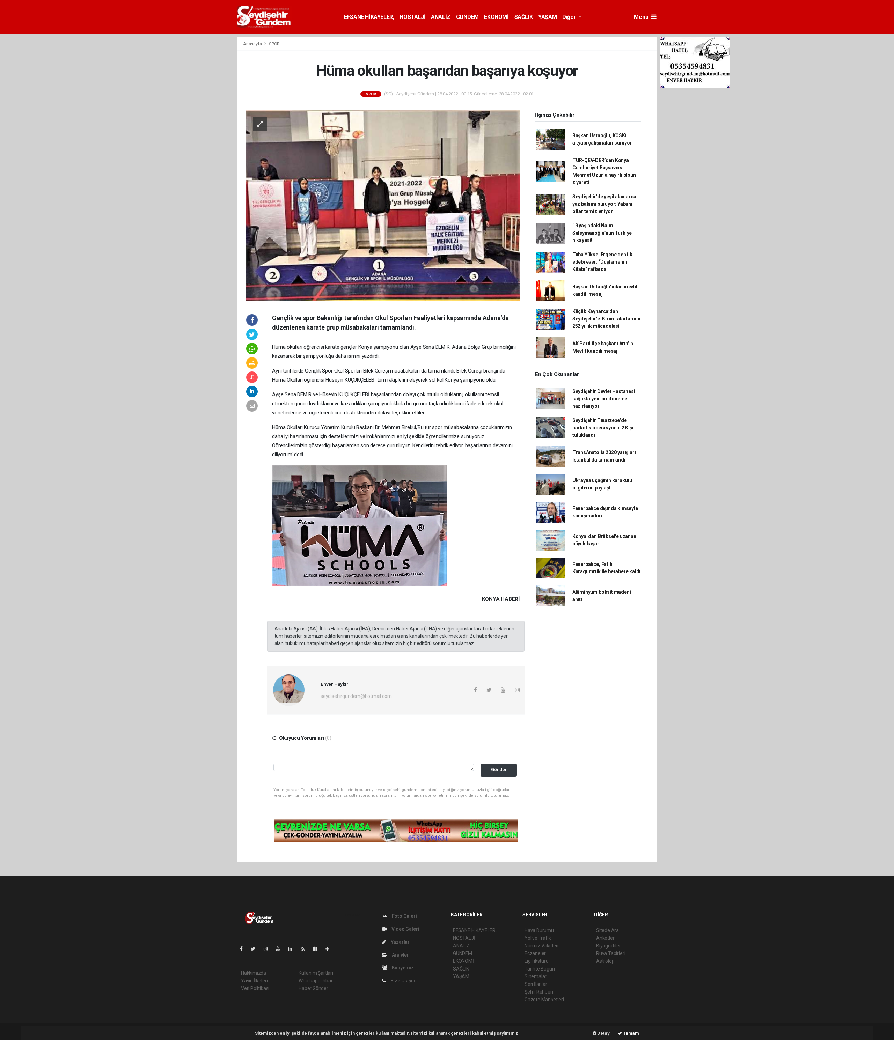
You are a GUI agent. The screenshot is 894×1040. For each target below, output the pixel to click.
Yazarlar (400, 942)
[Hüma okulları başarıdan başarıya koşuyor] (383, 205)
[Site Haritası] (318, 949)
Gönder (499, 769)
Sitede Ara (607, 930)
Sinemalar (536, 976)
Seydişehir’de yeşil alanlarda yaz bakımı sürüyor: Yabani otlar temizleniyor (604, 204)
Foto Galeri (404, 916)
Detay (603, 1033)
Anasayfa (253, 43)
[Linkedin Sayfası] (293, 949)
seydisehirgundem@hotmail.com (356, 696)
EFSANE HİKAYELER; (369, 17)
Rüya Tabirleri (610, 953)
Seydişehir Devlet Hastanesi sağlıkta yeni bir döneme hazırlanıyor (603, 399)
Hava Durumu (539, 930)
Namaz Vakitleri (541, 946)
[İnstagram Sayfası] (268, 949)
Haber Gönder (313, 988)
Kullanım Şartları (316, 973)
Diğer (569, 17)
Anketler (605, 938)
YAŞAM (547, 17)
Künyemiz (402, 968)
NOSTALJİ (412, 17)
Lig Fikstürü (537, 961)
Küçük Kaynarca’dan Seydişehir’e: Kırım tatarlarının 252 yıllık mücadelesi (606, 319)
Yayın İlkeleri (254, 980)
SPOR (274, 43)
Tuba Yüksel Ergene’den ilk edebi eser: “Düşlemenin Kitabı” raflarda (602, 262)
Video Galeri (404, 929)
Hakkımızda (253, 973)
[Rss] (305, 949)
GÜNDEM (467, 17)
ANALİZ (440, 17)
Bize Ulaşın (402, 980)
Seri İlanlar (536, 984)
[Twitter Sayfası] (256, 949)
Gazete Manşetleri (544, 999)
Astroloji (605, 961)
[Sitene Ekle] (330, 949)
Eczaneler (535, 953)
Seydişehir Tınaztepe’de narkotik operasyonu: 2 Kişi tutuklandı (602, 428)
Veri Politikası (255, 988)
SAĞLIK (523, 17)
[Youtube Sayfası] (281, 949)
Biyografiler (608, 946)
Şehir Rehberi (539, 992)
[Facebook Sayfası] (244, 949)
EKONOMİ (496, 17)
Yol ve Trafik (538, 938)
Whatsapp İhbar (315, 980)
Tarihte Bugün (540, 969)
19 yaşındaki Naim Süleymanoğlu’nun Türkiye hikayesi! (602, 233)
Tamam (630, 1033)
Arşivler (400, 955)
